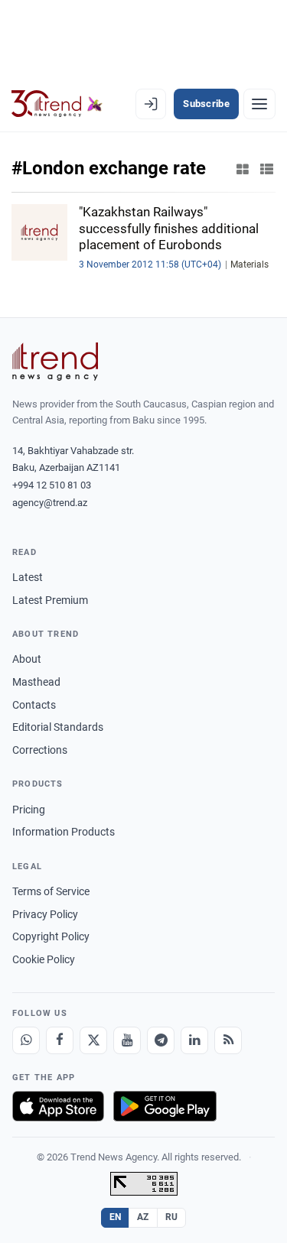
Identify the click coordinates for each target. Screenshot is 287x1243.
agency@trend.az (49, 502)
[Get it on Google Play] (165, 1106)
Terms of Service (51, 891)
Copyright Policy (51, 936)
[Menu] (259, 104)
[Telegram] (160, 1040)
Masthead (36, 682)
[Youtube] (127, 1040)
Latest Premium (50, 600)
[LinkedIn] (194, 1040)
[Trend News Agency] (55, 361)
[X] (93, 1040)
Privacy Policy (45, 914)
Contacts (34, 705)
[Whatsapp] (26, 1040)
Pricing (28, 809)
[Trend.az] (57, 104)
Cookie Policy (43, 959)
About (26, 659)
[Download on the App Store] (58, 1106)
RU (171, 1217)
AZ (143, 1217)
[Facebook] (59, 1040)
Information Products (63, 832)
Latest (27, 577)
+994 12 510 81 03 (51, 485)
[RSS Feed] (228, 1040)
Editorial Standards (57, 727)
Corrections (39, 750)
